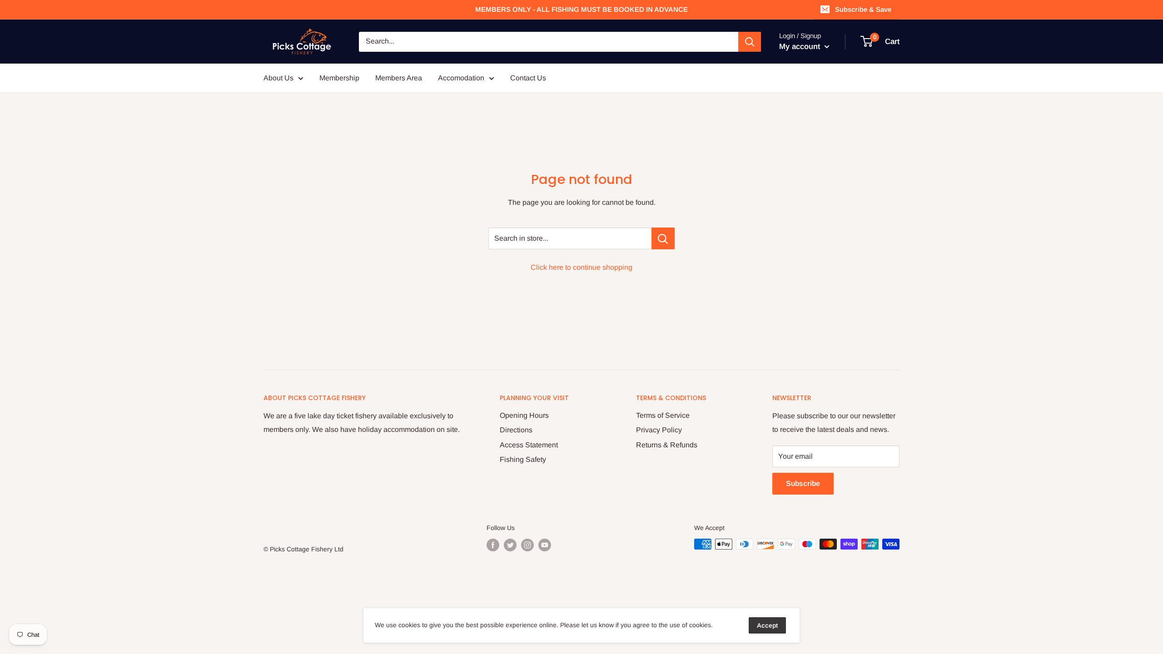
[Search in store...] (663, 238)
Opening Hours (524, 415)
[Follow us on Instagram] (527, 545)
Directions (516, 430)
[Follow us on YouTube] (544, 545)
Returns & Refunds (666, 445)
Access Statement (529, 445)
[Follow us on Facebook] (493, 545)
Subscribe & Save (863, 9)
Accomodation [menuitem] (461, 78)
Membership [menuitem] (339, 78)
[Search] (749, 42)
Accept (767, 625)
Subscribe (803, 483)
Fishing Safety (523, 459)
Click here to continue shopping (581, 267)
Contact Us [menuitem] (528, 78)
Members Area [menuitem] (398, 78)
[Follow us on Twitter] (510, 545)
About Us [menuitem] (278, 78)
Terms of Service (663, 415)
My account (800, 46)
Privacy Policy (659, 430)
